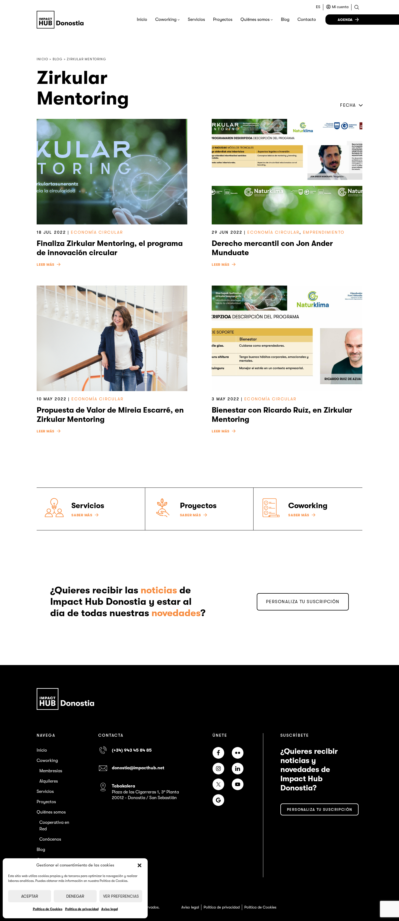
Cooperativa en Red (54, 825)
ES (318, 7)
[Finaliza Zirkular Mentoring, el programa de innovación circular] (112, 171)
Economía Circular (97, 232)
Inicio (142, 19)
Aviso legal (109, 909)
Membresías (50, 770)
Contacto (306, 19)
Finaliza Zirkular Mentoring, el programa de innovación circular (110, 248)
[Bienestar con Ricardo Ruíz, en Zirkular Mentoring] (287, 338)
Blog (285, 19)
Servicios (196, 19)
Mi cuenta (340, 7)
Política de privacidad (82, 909)
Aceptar (29, 896)
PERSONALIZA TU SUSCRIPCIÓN (303, 601)
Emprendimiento (323, 232)
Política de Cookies (47, 909)
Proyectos (222, 19)
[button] (139, 865)
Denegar (75, 896)
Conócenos (50, 839)
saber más (82, 515)
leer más (46, 265)
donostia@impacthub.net (138, 767)
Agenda (345, 20)
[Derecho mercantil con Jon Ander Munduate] (287, 171)
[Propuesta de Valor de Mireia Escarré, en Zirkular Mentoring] (112, 338)
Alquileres (48, 781)
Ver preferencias (121, 896)
